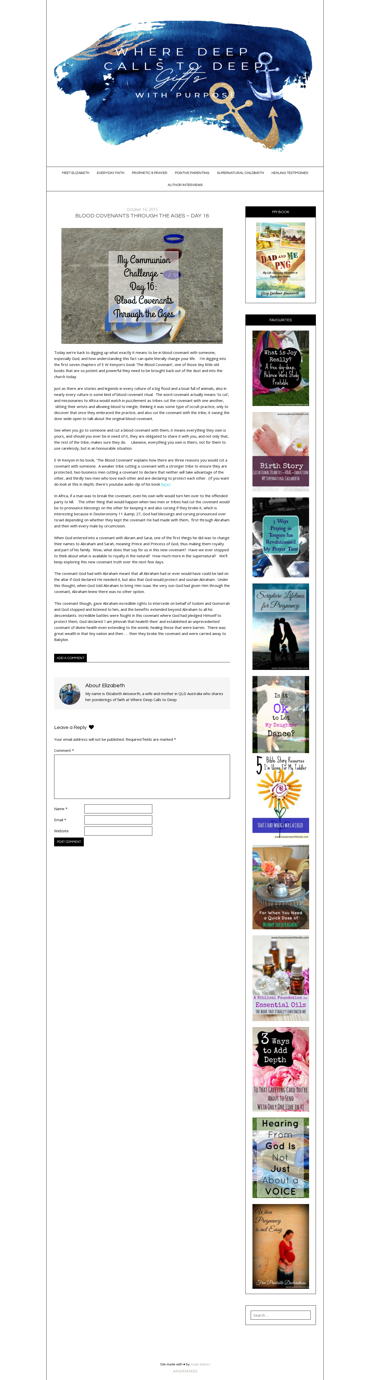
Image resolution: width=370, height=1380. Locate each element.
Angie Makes (200, 1364)
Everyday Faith (110, 173)
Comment (64, 750)
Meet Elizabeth (75, 173)
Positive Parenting (192, 173)
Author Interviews (185, 185)
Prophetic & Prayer (149, 173)
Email (60, 819)
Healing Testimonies (290, 173)
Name (60, 808)
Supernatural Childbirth (240, 173)
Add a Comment (70, 658)
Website (61, 830)
